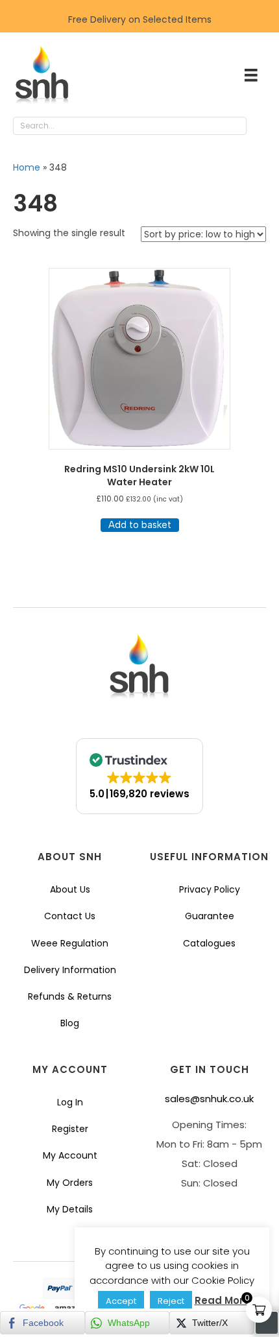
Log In (70, 1102)
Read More (222, 1300)
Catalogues (209, 943)
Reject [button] (171, 1301)
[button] (259, 126)
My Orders (70, 1182)
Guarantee (209, 915)
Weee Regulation (69, 943)
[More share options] (266, 1322)
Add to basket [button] (139, 525)
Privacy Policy (209, 889)
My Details (70, 1209)
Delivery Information (70, 969)
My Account (70, 1155)
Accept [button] (121, 1301)
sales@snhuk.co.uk (209, 1098)
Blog (69, 1023)
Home (26, 167)
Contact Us (69, 915)
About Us (70, 889)
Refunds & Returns (70, 996)
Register (70, 1128)
